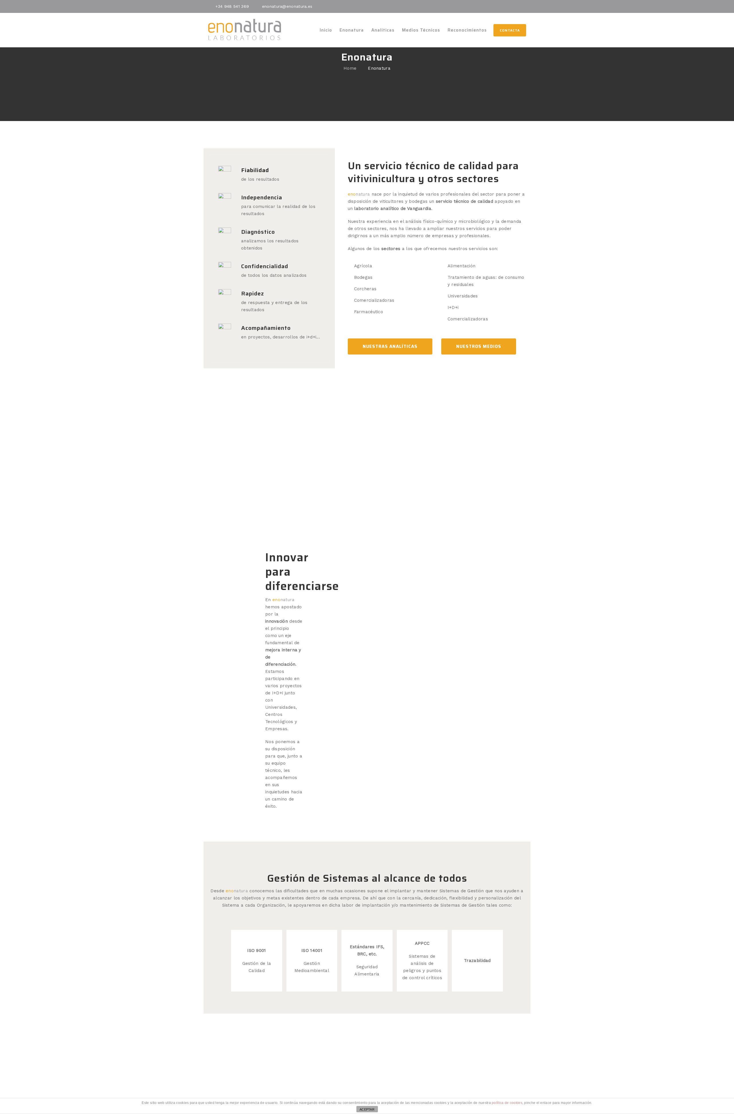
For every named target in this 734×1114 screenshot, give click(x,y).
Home (349, 68)
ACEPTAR (367, 1109)
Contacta (510, 30)
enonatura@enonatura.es (287, 6)
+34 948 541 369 (232, 6)
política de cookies (507, 1103)
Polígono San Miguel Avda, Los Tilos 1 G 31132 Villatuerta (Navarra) (476, 1069)
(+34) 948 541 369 (258, 1060)
